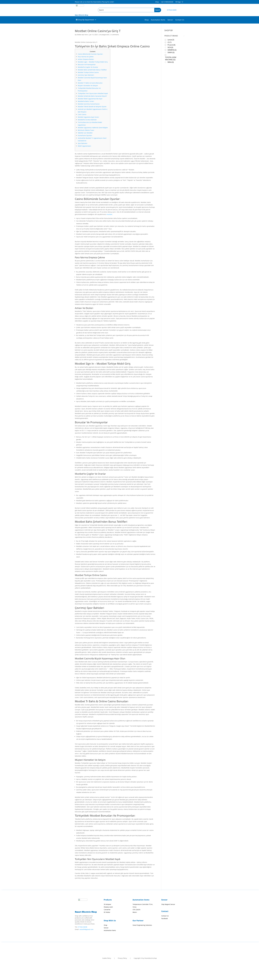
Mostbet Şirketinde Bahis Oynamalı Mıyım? (92, 96)
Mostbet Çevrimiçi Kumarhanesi (89, 104)
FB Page (178, 2)
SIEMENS (172, 50)
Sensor (170, 20)
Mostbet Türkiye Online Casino (88, 72)
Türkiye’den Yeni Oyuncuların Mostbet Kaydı (93, 93)
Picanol (171, 45)
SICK (170, 47)
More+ (135, 912)
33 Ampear (107, 904)
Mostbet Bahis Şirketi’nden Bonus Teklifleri (92, 70)
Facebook (164, 918)
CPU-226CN (136, 910)
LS (169, 42)
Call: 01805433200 (167, 2)
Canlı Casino (82, 114)
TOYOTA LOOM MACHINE (170, 58)
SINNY (171, 52)
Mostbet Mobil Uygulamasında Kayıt (90, 99)
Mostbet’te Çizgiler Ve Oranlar (88, 67)
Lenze (171, 40)
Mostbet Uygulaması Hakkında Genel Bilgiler (93, 128)
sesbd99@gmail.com (86, 929)
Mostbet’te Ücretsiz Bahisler (87, 120)
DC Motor (107, 912)
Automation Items (158, 20)
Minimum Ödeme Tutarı (86, 130)
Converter (107, 910)
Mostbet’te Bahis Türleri (86, 101)
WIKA (171, 62)
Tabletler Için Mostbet (85, 133)
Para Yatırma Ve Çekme (85, 57)
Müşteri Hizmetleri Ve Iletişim (88, 85)
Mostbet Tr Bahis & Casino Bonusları (90, 83)
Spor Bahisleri (82, 143)
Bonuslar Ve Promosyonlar (87, 64)
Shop (157, 2)
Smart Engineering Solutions (142, 925)
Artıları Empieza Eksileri (86, 59)
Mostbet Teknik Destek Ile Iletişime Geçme (92, 107)
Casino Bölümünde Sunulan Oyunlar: (90, 54)
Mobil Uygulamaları (84, 146)
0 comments (115, 35)
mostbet (109, 214)
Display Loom (108, 907)
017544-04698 (171, 10)
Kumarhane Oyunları (85, 135)
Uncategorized (104, 35)
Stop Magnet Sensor (168, 904)
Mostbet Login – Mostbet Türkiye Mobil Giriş (93, 62)
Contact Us (179, 20)
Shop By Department (86, 20)
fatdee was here (82, 35)
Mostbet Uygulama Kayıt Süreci (88, 117)
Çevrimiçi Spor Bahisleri (86, 75)
